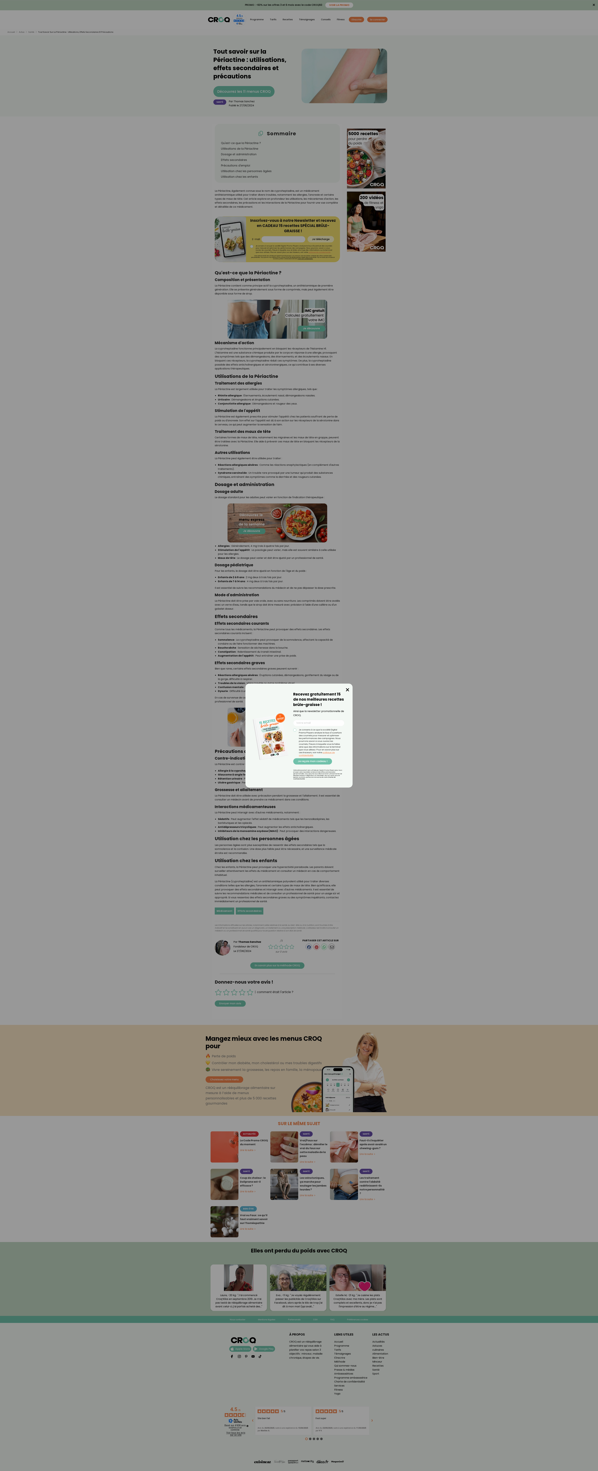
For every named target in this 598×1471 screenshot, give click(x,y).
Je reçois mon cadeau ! (312, 761)
